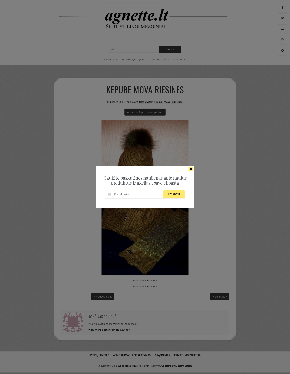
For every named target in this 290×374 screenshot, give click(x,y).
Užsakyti (174, 194)
